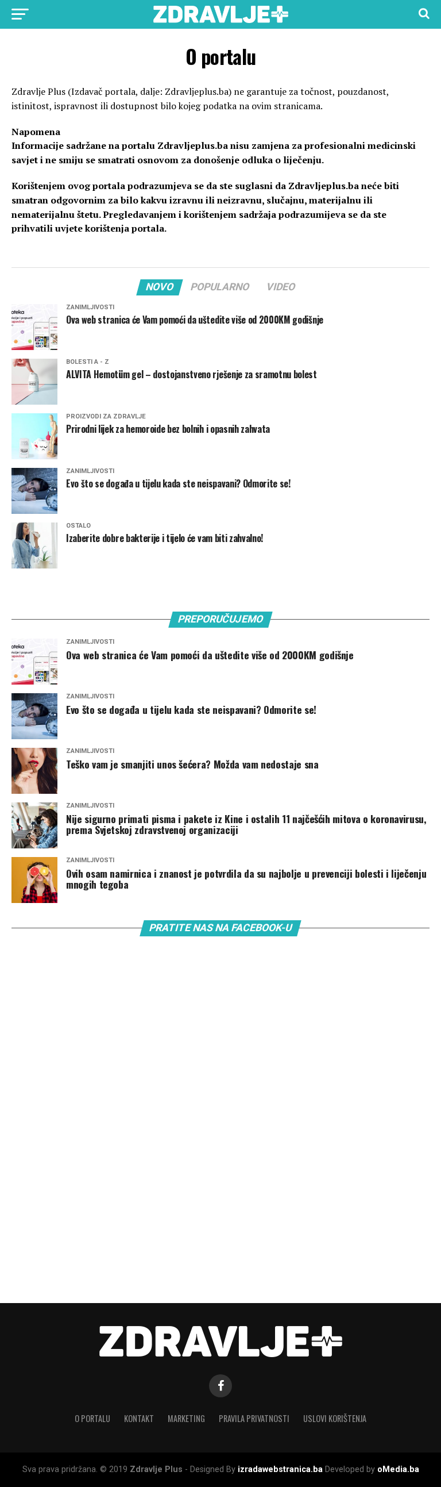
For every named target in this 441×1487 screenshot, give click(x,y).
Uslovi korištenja (334, 1418)
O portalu (92, 1418)
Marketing (186, 1418)
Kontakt (139, 1418)
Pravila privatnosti (254, 1418)
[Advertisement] (97, 1158)
